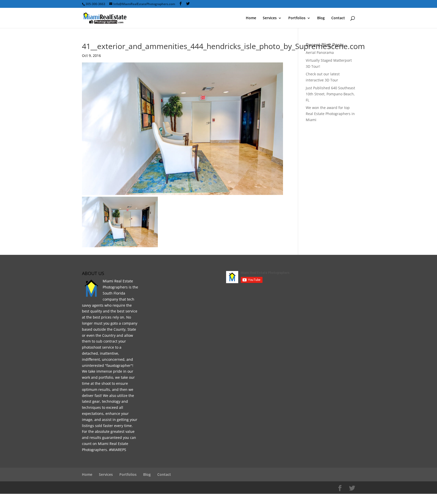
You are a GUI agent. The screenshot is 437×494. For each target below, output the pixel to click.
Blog (321, 18)
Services (270, 18)
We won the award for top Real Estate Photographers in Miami (330, 113)
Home (251, 18)
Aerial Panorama (320, 52)
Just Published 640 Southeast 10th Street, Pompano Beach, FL (330, 93)
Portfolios (296, 18)
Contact (338, 18)
